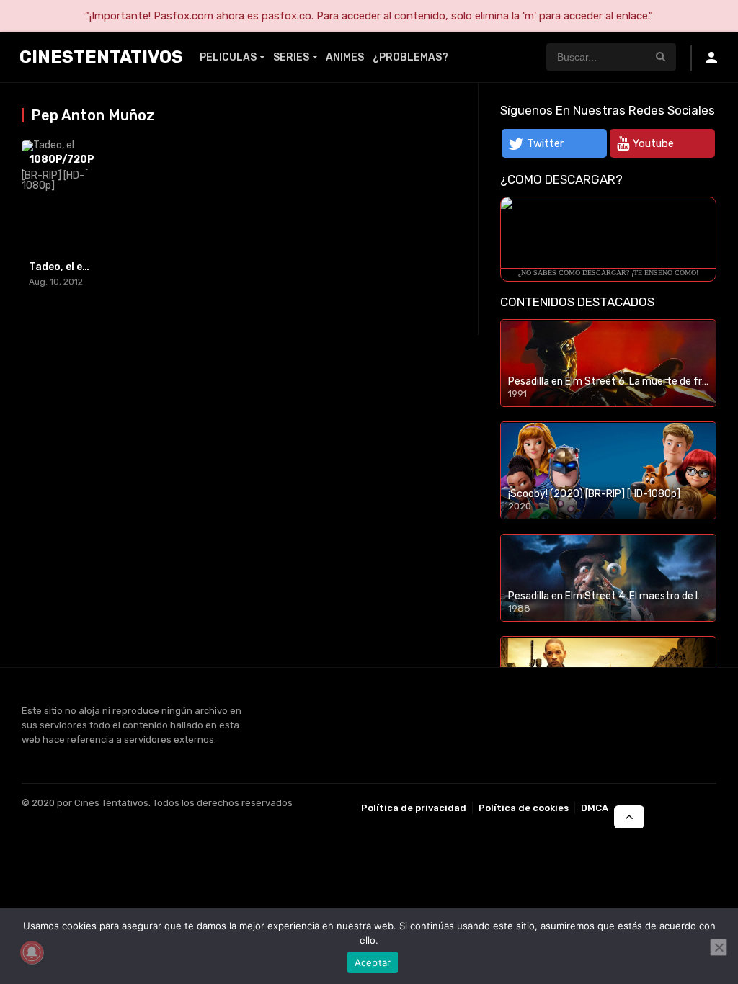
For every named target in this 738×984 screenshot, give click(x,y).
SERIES (291, 57)
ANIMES (345, 57)
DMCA (594, 807)
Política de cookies (524, 807)
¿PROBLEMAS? (410, 57)
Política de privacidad (413, 807)
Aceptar (373, 962)
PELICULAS (228, 57)
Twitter (545, 143)
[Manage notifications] (31, 952)
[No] (718, 947)
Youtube (653, 143)
